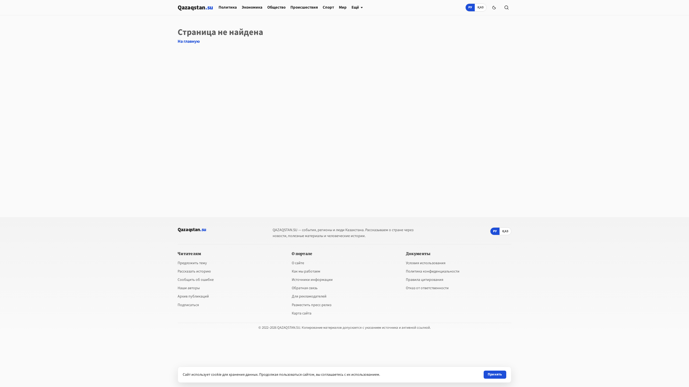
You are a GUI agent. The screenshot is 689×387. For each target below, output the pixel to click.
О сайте (298, 263)
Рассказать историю (194, 271)
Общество (276, 7)
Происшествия (304, 7)
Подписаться (188, 305)
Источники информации (312, 279)
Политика (228, 7)
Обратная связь (305, 288)
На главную (189, 41)
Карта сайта (301, 313)
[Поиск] (506, 7)
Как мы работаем (306, 271)
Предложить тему (192, 263)
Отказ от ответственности (427, 288)
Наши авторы (189, 288)
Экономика (252, 7)
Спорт (328, 7)
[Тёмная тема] (494, 7)
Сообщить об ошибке (196, 279)
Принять (495, 374)
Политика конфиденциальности (432, 271)
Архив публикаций (193, 296)
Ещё (355, 7)
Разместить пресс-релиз (311, 305)
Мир (343, 7)
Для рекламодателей (309, 296)
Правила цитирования (424, 279)
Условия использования (425, 263)
